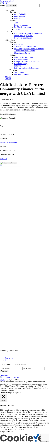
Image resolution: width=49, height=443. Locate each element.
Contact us (4, 375)
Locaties (17, 18)
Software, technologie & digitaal (26, 68)
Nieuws (8, 77)
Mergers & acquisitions (8, 142)
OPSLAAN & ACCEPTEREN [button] (12, 429)
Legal (2, 380)
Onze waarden (19, 16)
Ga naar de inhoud (7, 1)
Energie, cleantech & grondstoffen (27, 62)
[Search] (11, 5)
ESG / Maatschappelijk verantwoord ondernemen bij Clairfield (28, 35)
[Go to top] (8, 163)
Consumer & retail (21, 59)
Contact (8, 79)
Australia (3, 159)
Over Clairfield (20, 14)
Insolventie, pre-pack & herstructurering (29, 49)
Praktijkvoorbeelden (21, 74)
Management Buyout (22, 53)
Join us (17, 29)
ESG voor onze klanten (23, 38)
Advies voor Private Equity (24, 51)
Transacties (9, 358)
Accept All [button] (16, 392)
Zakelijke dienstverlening (23, 57)
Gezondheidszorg (20, 64)
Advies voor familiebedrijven (25, 46)
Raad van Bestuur (21, 25)
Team (16, 23)
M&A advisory (20, 44)
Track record (19, 72)
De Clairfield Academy (23, 27)
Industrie (17, 66)
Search (2, 5)
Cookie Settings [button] (6, 392)
